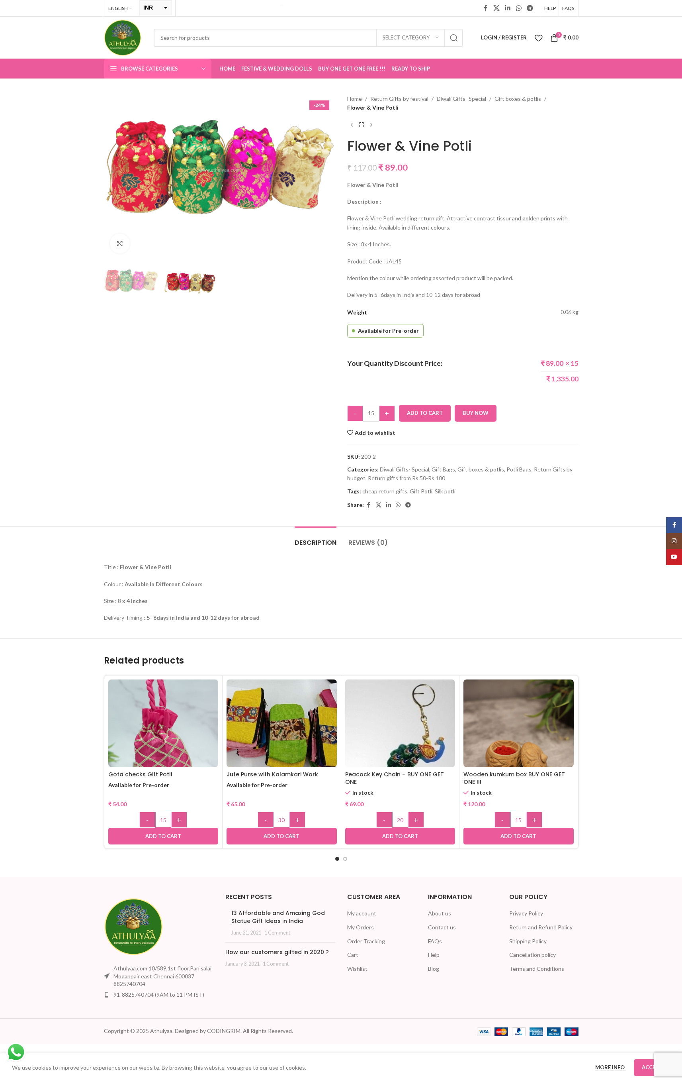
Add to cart (425, 413)
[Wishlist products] (538, 38)
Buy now (476, 413)
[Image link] (134, 926)
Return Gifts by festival (399, 98)
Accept (652, 1067)
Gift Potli (421, 491)
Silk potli (445, 491)
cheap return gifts (384, 491)
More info (610, 1067)
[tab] (315, 538)
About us (439, 913)
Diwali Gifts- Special (461, 98)
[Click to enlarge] (120, 243)
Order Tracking (366, 941)
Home (354, 98)
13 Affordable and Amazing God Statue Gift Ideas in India (278, 917)
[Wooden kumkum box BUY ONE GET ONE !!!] (518, 734)
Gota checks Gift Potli (140, 774)
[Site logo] (123, 36)
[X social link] (496, 8)
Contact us (442, 927)
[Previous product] (352, 125)
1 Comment (277, 933)
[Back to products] (361, 125)
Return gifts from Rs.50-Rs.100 (406, 478)
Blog (433, 968)
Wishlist (357, 968)
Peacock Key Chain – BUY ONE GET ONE (394, 778)
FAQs (435, 941)
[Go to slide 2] (345, 859)
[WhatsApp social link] (518, 8)
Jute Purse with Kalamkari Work (272, 774)
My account (361, 913)
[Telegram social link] (529, 8)
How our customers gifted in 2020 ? (277, 952)
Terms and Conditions (536, 968)
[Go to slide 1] (337, 859)
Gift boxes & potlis (517, 98)
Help (434, 954)
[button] (163, 836)
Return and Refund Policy (541, 927)
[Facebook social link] (485, 8)
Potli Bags (519, 469)
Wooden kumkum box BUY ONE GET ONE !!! (514, 778)
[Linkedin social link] (507, 8)
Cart (352, 954)
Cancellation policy (532, 954)
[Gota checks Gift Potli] (163, 734)
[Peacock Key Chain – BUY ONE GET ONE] (400, 734)
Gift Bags (443, 469)
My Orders (360, 927)
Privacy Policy (526, 913)
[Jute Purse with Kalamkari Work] (282, 723)
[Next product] (371, 125)
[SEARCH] (454, 38)
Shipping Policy (528, 941)
